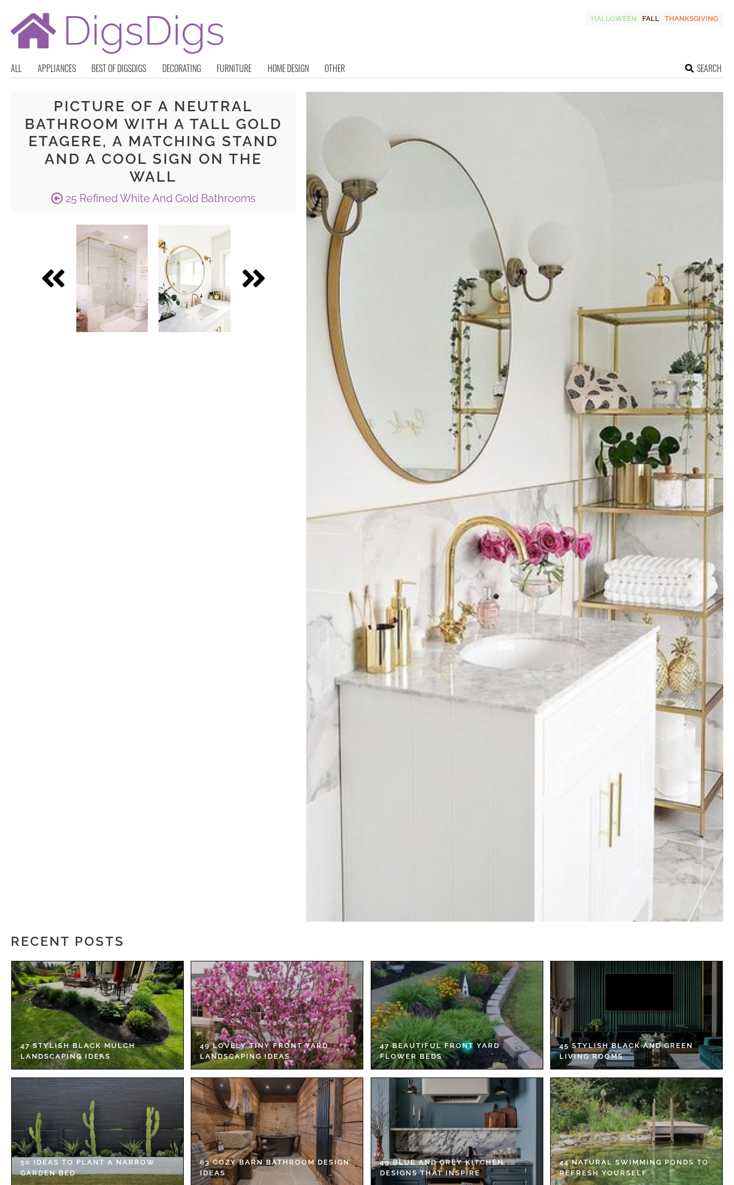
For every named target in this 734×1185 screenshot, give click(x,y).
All (16, 68)
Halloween (614, 19)
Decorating (181, 68)
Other (335, 68)
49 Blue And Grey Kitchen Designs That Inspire (442, 1167)
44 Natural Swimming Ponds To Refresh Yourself (634, 1167)
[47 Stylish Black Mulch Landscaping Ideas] (97, 1015)
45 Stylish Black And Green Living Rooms (626, 1051)
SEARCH (709, 68)
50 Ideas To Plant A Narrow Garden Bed (87, 1167)
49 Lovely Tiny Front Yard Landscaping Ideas (264, 1051)
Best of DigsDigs (118, 68)
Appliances (57, 68)
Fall (650, 19)
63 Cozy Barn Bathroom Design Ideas (275, 1167)
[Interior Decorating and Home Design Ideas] (117, 55)
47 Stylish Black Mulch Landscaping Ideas (77, 1051)
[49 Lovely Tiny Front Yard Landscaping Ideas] (277, 1015)
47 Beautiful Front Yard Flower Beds (440, 1051)
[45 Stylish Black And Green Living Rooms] (636, 1015)
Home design (288, 68)
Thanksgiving (691, 19)
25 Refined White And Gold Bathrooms (159, 198)
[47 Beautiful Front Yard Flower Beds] (457, 1015)
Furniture (234, 68)
